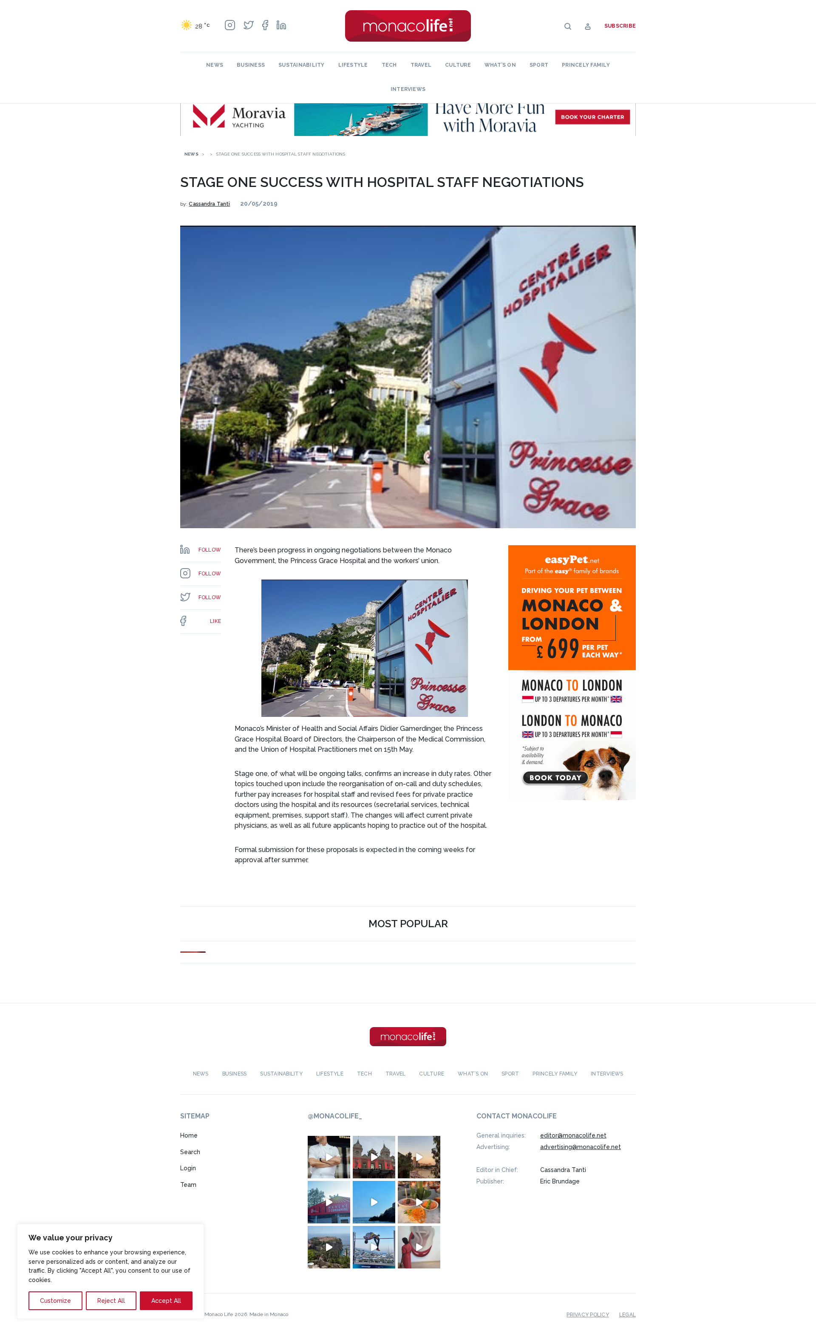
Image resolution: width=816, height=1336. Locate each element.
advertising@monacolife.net (580, 1147)
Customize (55, 1300)
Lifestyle (353, 65)
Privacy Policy (588, 1315)
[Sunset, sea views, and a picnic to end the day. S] (419, 1157)
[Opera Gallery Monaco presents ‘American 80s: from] (419, 1247)
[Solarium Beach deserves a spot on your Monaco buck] (374, 1202)
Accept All (166, 1300)
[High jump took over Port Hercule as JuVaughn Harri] (374, 1247)
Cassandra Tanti (209, 204)
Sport (539, 65)
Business (251, 65)
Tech (389, 65)
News (214, 65)
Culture (458, 65)
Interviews (408, 89)
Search (190, 1152)
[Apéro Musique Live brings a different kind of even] (329, 1202)
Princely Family (586, 65)
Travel (421, 65)
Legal (627, 1315)
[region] (110, 1271)
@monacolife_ (335, 1116)
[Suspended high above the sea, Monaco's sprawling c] (329, 1247)
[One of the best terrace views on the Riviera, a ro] (419, 1202)
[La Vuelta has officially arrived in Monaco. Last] (374, 1157)
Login (188, 1168)
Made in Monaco (268, 1314)
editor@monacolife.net (573, 1135)
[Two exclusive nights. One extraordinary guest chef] (329, 1157)
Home (189, 1135)
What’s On (500, 65)
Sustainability (301, 65)
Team (188, 1184)
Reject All (111, 1300)
